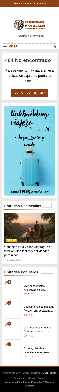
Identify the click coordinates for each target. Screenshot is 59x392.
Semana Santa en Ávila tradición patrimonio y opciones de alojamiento (28, 3)
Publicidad (19, 378)
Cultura (11, 240)
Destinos (28, 294)
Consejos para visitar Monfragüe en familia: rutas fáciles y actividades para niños (28, 251)
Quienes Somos (36, 378)
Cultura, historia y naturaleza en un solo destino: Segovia (36, 352)
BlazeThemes (49, 373)
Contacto (29, 385)
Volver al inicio (29, 93)
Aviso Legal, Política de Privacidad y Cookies (29, 382)
